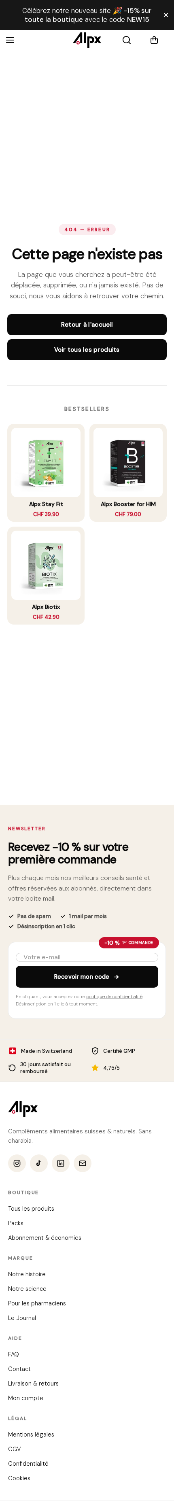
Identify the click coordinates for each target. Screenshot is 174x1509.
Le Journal (22, 1318)
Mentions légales (31, 1435)
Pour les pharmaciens (37, 1303)
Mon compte (25, 1398)
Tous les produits (31, 1209)
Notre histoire (27, 1274)
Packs (15, 1223)
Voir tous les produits (87, 350)
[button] (159, 40)
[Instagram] (17, 1164)
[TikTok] (39, 1164)
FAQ (13, 1354)
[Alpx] (87, 40)
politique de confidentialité (114, 997)
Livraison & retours (33, 1384)
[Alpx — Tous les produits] (23, 1109)
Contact (19, 1369)
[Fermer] (166, 15)
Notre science (27, 1289)
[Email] (82, 1164)
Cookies (19, 1478)
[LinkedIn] (61, 1164)
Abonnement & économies (44, 1238)
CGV (14, 1449)
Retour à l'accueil (87, 325)
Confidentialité (28, 1464)
